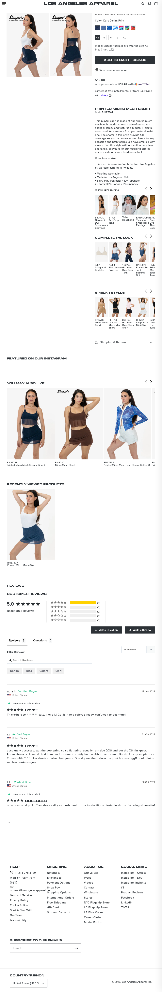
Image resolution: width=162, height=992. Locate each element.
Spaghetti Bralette (100, 269)
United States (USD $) (26, 983)
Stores (88, 897)
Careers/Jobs (92, 917)
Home (98, 14)
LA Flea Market (94, 912)
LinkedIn (127, 902)
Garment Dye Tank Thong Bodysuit (155, 223)
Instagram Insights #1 (133, 885)
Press (87, 877)
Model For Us (93, 922)
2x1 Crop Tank (114, 221)
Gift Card (53, 907)
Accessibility (18, 920)
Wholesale (91, 892)
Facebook (127, 897)
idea (29, 671)
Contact (89, 887)
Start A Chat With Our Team (21, 912)
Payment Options (58, 882)
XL (125, 38)
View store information (113, 70)
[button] (4, 3)
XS (98, 38)
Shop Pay (53, 887)
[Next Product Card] (150, 189)
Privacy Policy (19, 900)
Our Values (91, 872)
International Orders (60, 897)
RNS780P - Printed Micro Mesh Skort (125, 14)
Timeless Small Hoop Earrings (142, 222)
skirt (58, 671)
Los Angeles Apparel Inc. (137, 981)
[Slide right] (54, 73)
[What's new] (149, 3)
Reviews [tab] (14, 640)
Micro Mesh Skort (101, 324)
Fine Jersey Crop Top (115, 269)
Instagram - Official (134, 872)
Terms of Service (21, 895)
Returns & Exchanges (54, 875)
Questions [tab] (40, 640)
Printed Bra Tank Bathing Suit (142, 271)
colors (44, 671)
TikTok (125, 907)
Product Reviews (132, 892)
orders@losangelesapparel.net (30, 890)
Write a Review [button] (142, 630)
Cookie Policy (19, 905)
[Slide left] (45, 73)
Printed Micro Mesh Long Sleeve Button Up (127, 465)
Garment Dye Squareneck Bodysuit (101, 223)
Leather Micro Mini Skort (114, 325)
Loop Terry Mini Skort (142, 324)
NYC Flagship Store (97, 902)
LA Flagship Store (96, 907)
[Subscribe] (76, 948)
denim (14, 671)
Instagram (55, 358)
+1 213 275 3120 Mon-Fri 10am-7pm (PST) (23, 877)
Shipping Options (59, 892)
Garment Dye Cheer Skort (128, 325)
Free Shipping (56, 902)
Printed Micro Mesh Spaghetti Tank (26, 465)
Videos (88, 882)
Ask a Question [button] (108, 630)
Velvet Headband (128, 218)
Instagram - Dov (131, 877)
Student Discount (58, 912)
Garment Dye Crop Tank (127, 270)
